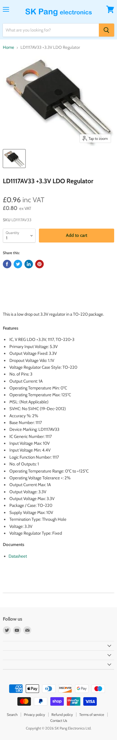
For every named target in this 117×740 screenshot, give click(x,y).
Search (12, 714)
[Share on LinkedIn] (28, 264)
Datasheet (18, 556)
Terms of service (91, 714)
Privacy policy (34, 714)
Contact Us (58, 720)
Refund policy (62, 714)
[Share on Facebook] (7, 264)
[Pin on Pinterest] (39, 264)
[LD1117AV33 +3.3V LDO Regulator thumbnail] (14, 158)
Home (8, 47)
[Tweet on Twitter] (18, 264)
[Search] (106, 30)
